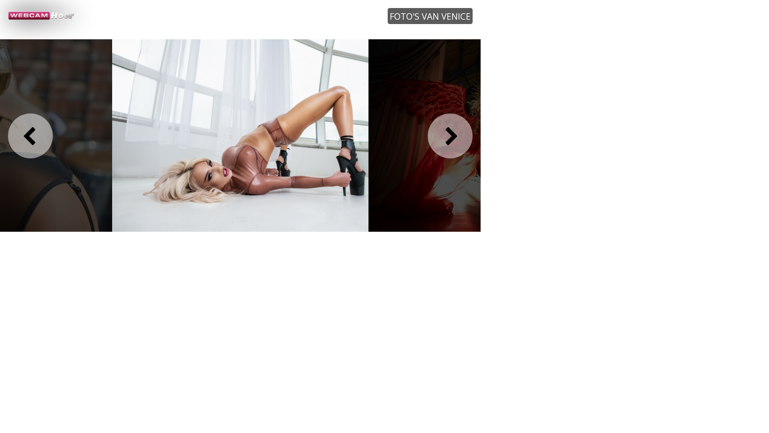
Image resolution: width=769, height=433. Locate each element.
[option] (240, 135)
